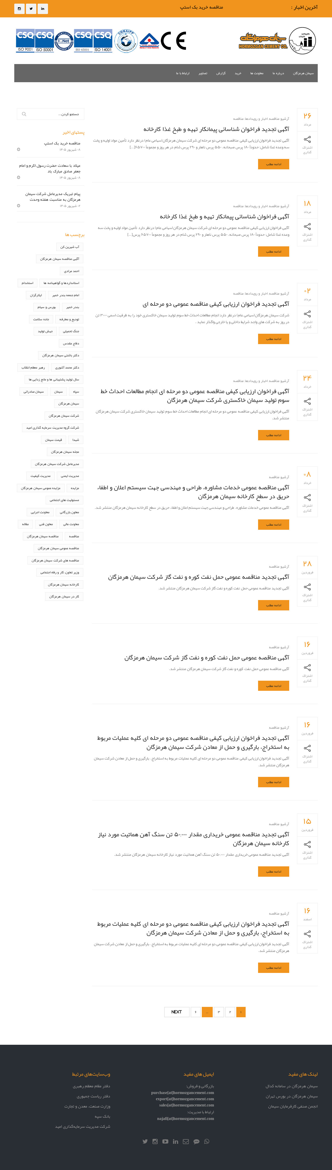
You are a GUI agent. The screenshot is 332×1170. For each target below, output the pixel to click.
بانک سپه (102, 1116)
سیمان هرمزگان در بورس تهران (292, 1096)
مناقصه (238, 118)
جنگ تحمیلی (71, 331)
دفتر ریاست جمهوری (93, 1096)
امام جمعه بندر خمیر (65, 295)
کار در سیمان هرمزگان (64, 596)
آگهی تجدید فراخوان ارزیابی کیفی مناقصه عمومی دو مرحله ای (216, 303)
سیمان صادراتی (34, 391)
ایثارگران (36, 295)
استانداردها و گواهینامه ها (61, 282)
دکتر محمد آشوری (67, 367)
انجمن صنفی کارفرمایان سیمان (293, 1106)
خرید (238, 73)
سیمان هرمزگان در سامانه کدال (292, 1086)
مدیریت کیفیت (41, 475)
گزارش (221, 73)
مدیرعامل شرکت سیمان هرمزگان (57, 463)
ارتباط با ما (182, 73)
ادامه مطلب (273, 164)
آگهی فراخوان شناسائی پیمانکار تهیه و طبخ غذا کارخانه (224, 216)
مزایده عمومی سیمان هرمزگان (40, 488)
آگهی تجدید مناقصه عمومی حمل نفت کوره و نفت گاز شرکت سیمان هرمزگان (198, 576)
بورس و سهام (47, 307)
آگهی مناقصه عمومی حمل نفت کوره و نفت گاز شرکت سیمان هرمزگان (207, 657)
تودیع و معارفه (69, 319)
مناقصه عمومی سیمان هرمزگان (58, 548)
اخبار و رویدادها (256, 118)
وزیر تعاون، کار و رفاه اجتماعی (59, 572)
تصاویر (202, 73)
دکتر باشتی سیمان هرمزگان (60, 355)
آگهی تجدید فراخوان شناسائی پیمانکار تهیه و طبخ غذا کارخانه (216, 129)
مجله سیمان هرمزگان (65, 451)
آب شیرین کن (69, 246)
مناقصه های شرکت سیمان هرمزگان (55, 560)
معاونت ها (257, 73)
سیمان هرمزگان (303, 73)
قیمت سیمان (53, 439)
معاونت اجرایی (40, 512)
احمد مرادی (71, 271)
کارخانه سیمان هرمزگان (63, 584)
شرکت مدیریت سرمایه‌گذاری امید (82, 1126)
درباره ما (278, 73)
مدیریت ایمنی (70, 475)
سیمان (58, 391)
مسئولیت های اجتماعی (64, 500)
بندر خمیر (72, 307)
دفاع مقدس (71, 343)
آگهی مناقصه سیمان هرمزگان (59, 258)
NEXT (177, 1012)
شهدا (75, 439)
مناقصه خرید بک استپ (207, 7)
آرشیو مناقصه (279, 118)
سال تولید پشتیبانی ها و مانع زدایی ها (54, 379)
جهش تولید (45, 331)
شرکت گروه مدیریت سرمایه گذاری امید (52, 427)
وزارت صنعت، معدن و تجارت (87, 1106)
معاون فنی (46, 524)
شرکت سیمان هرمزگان (64, 415)
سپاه (76, 391)
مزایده (75, 488)
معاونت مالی (71, 524)
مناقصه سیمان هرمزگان (43, 536)
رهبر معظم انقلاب (33, 367)
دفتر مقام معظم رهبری (91, 1086)
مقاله (25, 524)
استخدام (27, 282)
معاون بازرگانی (69, 512)
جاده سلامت (41, 319)
